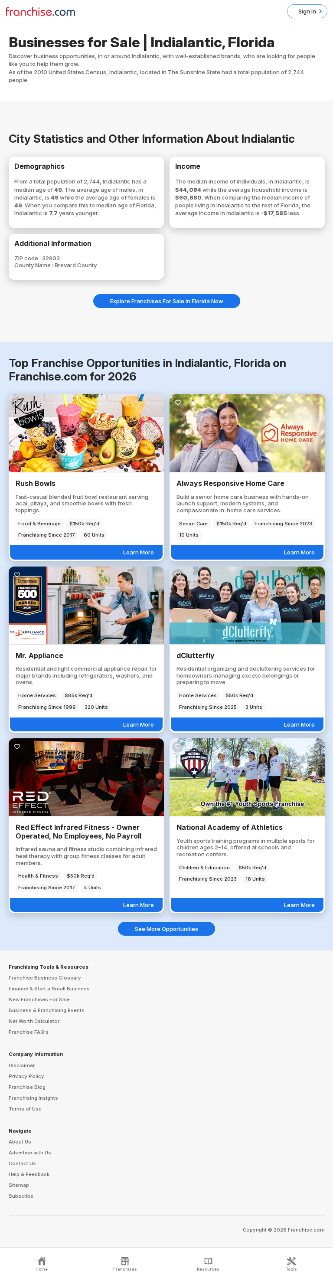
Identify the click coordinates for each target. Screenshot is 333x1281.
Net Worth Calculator (34, 1021)
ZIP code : (28, 258)
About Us (20, 1142)
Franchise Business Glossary (45, 978)
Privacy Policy (26, 1076)
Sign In (307, 11)
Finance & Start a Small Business (49, 989)
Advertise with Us (30, 1153)
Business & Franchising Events (47, 1010)
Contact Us (22, 1163)
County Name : (34, 265)
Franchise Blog (27, 1087)
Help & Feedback (29, 1174)
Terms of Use (25, 1109)
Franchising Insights (33, 1098)
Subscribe (21, 1196)
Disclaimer (22, 1065)
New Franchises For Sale (39, 999)
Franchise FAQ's (29, 1032)
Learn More (138, 552)
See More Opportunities (166, 928)
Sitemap (19, 1185)
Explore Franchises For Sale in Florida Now (166, 301)
